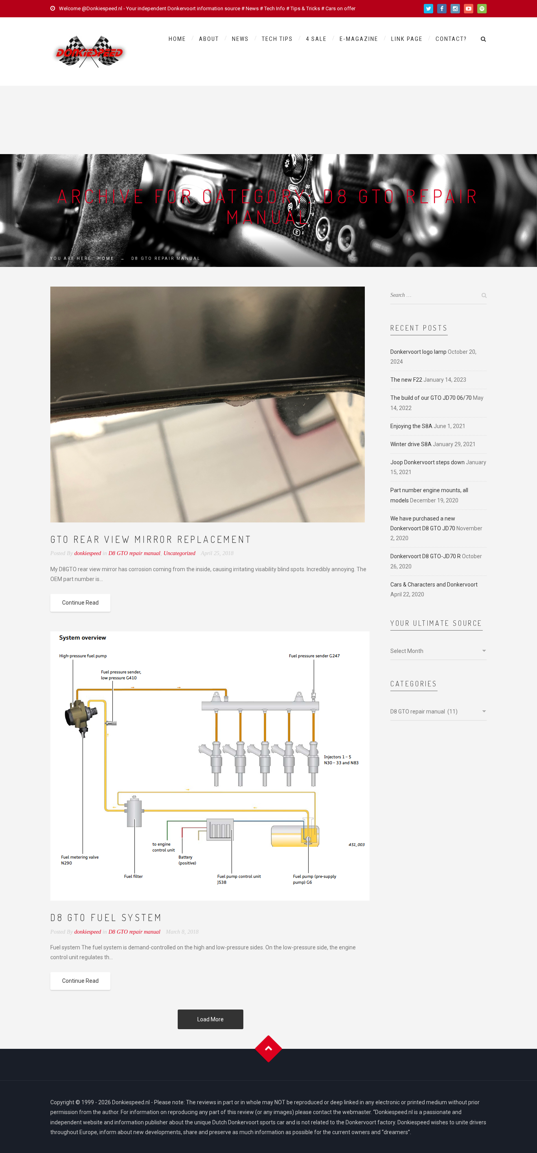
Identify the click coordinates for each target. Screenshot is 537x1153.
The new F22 (406, 380)
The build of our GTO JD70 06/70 (431, 398)
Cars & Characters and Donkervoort (434, 584)
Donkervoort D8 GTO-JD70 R (425, 556)
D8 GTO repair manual (134, 553)
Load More (210, 1019)
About (209, 38)
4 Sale (316, 38)
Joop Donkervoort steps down (427, 462)
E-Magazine (359, 38)
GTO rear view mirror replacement (151, 539)
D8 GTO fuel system (106, 917)
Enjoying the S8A (411, 426)
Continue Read (80, 602)
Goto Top (269, 1049)
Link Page (407, 38)
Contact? (451, 38)
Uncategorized (179, 553)
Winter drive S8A (411, 444)
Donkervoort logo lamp (418, 352)
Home (177, 38)
